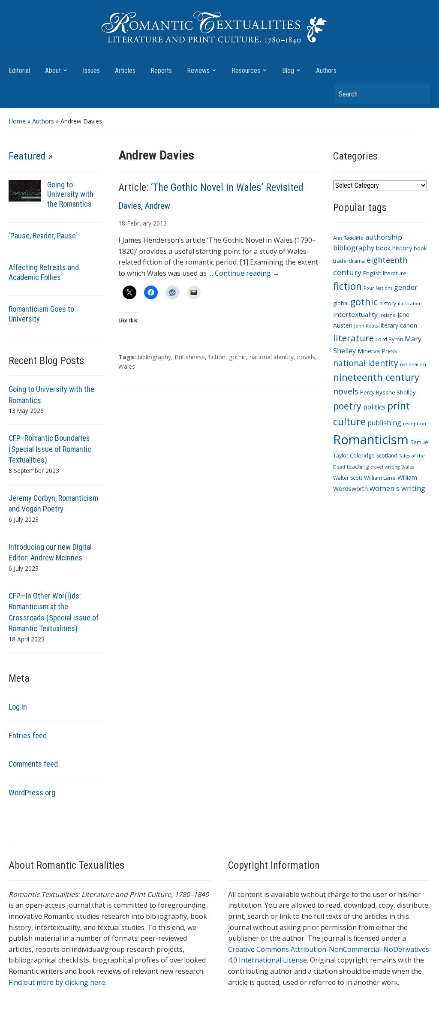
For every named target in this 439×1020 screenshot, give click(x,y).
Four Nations (378, 288)
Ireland (387, 315)
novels (306, 357)
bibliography (154, 357)
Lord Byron (389, 339)
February (139, 223)
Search (419, 93)
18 (121, 223)
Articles (125, 70)
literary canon (398, 325)
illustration (410, 304)
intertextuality (355, 314)
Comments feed (33, 763)
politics (374, 407)
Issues (91, 70)
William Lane (380, 477)
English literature (384, 273)
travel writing (385, 467)
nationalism (413, 364)
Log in (18, 706)
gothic (237, 357)
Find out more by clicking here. (57, 982)
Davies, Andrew (144, 206)
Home (17, 121)
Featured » (31, 156)
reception (414, 423)
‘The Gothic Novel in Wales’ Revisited (227, 187)
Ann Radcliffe (348, 238)
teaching (358, 466)
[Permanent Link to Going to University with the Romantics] (25, 189)
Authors (326, 70)
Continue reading (247, 273)
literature (353, 338)
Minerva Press (377, 351)
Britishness (189, 357)
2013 (160, 223)
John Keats (366, 326)
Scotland (386, 455)
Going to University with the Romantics (70, 194)
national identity (272, 357)
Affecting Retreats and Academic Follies (44, 272)
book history (394, 248)
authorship (383, 237)
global (341, 303)
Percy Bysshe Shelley (388, 392)
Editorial (19, 70)
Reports (161, 70)
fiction (217, 357)
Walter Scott (347, 477)
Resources (246, 70)
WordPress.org (32, 792)
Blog (288, 70)
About (53, 70)
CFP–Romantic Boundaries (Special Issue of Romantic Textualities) (50, 448)
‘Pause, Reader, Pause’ (43, 235)
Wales (126, 366)
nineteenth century (376, 376)
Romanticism (371, 439)
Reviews (198, 70)
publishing (384, 422)
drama (357, 261)
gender (406, 287)
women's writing (397, 488)
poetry (347, 406)
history (387, 303)
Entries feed (28, 735)
